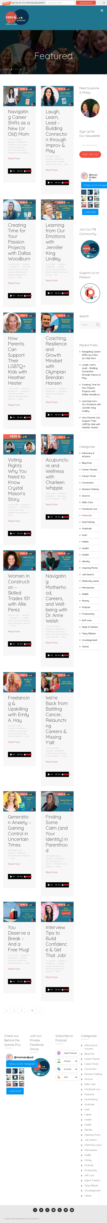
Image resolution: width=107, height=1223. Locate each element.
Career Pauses (14, 145)
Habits (11, 272)
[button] (53, 2)
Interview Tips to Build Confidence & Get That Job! (56, 941)
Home (6, 69)
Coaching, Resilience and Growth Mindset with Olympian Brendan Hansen (56, 360)
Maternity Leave (15, 153)
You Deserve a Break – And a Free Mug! (19, 938)
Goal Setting (13, 269)
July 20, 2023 (51, 961)
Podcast (25, 153)
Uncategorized (89, 640)
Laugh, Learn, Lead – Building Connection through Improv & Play (56, 131)
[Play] (11, 171)
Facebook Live (89, 508)
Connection (19, 147)
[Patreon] (66, 1210)
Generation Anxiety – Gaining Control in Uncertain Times (19, 831)
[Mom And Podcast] (16, 17)
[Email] (72, 1210)
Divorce (86, 495)
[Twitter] (41, 1210)
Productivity (21, 275)
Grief (84, 535)
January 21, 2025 (14, 140)
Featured (12, 150)
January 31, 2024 (14, 726)
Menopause (88, 587)
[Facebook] (35, 1210)
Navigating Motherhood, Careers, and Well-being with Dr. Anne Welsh (56, 598)
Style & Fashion (90, 627)
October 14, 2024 (52, 156)
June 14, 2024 (51, 389)
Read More (14, 158)
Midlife (85, 594)
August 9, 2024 (14, 264)
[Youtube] (53, 1210)
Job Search (21, 150)
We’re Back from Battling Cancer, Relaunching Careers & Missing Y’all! (57, 720)
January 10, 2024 (52, 748)
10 (32, 1010)
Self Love (57, 164)
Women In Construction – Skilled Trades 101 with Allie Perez (19, 592)
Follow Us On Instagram (22, 1063)
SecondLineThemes (32, 1219)
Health (49, 272)
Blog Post (87, 463)
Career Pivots (52, 753)
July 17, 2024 (50, 264)
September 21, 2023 (15, 850)
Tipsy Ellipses (89, 633)
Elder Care (87, 502)
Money (85, 600)
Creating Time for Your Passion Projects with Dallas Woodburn (19, 242)
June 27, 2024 (13, 389)
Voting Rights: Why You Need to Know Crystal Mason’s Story (17, 479)
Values (11, 277)
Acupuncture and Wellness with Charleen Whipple (57, 474)
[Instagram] (47, 1210)
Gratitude (23, 269)
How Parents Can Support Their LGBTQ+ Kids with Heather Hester (17, 360)
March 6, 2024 (13, 615)
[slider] (27, 172)
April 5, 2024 (50, 493)
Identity (11, 396)
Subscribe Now (86, 3)
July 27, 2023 (13, 955)
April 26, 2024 (13, 505)
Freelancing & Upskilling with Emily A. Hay (19, 709)
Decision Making (90, 489)
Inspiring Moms (20, 272)
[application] (19, 171)
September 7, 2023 (53, 856)
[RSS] (60, 1210)
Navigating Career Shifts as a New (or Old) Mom (19, 123)
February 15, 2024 (53, 626)
